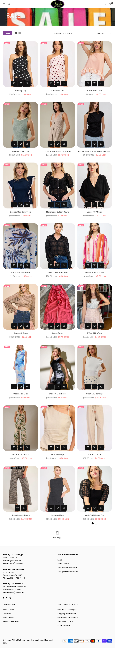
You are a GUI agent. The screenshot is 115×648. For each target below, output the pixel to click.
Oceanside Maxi (20, 393)
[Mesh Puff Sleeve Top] (94, 489)
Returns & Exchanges (67, 609)
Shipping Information (67, 613)
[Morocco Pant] (94, 428)
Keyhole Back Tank (20, 151)
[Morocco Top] (57, 428)
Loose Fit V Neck (94, 212)
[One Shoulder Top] (94, 368)
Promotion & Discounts (68, 617)
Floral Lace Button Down (57, 212)
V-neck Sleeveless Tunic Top (57, 151)
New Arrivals (8, 617)
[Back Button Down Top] (20, 185)
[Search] (9, 4)
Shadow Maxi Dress (57, 393)
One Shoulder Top (94, 393)
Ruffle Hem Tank (94, 90)
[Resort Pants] (57, 307)
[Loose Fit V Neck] (94, 185)
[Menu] (4, 4)
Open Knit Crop (20, 333)
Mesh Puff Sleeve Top (94, 515)
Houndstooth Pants (21, 515)
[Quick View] (27, 83)
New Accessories (11, 621)
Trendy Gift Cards (65, 621)
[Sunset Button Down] (94, 246)
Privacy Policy (37, 640)
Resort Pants (57, 333)
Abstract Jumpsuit (20, 454)
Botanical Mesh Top (20, 272)
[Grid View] (16, 33)
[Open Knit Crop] (20, 307)
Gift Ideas (7, 613)
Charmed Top (57, 90)
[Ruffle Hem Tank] (94, 64)
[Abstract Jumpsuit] (20, 428)
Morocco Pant (94, 454)
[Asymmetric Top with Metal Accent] (94, 125)
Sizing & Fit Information (68, 571)
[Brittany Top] (20, 64)
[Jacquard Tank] (57, 489)
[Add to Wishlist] (14, 83)
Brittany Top (20, 90)
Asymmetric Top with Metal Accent (94, 151)
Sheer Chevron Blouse (57, 272)
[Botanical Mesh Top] (20, 246)
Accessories (8, 609)
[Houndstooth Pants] (20, 489)
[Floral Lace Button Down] (57, 185)
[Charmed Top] (57, 64)
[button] (109, 4)
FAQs (60, 560)
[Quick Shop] (20, 83)
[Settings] (104, 4)
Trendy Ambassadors (67, 567)
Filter (8, 33)
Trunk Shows (63, 563)
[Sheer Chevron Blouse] (57, 246)
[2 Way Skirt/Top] (94, 307)
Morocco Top (57, 454)
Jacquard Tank (57, 515)
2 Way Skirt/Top (94, 333)
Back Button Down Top (20, 212)
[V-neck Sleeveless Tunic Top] (57, 125)
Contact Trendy (65, 625)
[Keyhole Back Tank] (20, 125)
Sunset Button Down (94, 272)
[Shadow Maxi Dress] (57, 368)
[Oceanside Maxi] (20, 368)
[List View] (20, 33)
